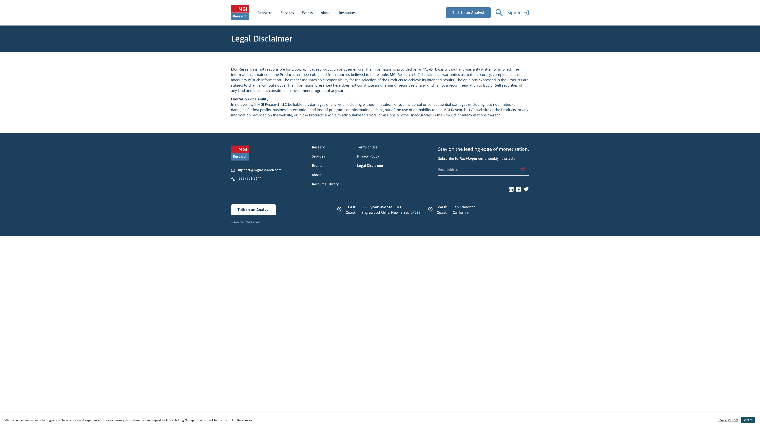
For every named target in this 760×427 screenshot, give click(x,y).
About (326, 12)
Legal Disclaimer (370, 165)
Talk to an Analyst (468, 12)
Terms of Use (367, 147)
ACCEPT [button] (748, 420)
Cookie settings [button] (728, 420)
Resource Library (325, 184)
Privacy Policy (368, 156)
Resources (347, 12)
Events (307, 12)
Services (287, 12)
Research (265, 12)
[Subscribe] (523, 169)
